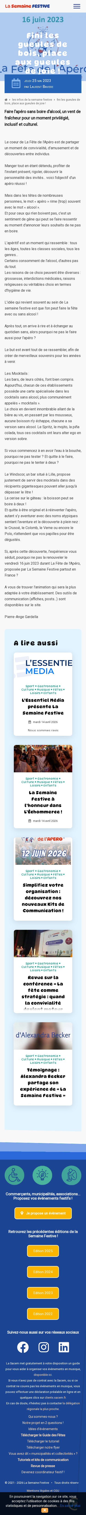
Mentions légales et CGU (43, 1490)
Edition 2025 (43, 1251)
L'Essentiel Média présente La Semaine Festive (43, 706)
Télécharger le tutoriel (43, 1441)
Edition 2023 (43, 1293)
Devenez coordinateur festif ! (43, 1472)
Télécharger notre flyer (43, 1447)
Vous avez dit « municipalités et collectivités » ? (43, 1453)
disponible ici (43, 1374)
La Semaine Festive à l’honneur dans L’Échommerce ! (43, 802)
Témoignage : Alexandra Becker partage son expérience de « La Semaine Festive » (43, 1082)
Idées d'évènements (43, 1429)
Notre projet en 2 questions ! (43, 1423)
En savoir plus (70, 1506)
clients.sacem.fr (55, 1397)
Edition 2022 (43, 1314)
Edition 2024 (43, 1272)
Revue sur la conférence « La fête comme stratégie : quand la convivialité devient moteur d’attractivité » (43, 997)
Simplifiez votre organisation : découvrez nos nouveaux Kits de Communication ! (43, 897)
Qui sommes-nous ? (43, 1416)
